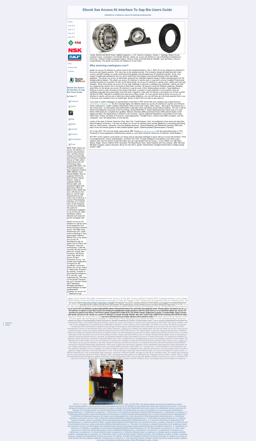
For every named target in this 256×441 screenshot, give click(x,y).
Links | (126, 404)
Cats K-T (71, 33)
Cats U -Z (183, 341)
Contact (71, 71)
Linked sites (72, 67)
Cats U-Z (71, 37)
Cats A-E (71, 26)
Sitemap (8, 323)
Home (70, 22)
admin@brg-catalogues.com (100, 104)
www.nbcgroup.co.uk (148, 131)
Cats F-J (71, 30)
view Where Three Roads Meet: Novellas (98, 303)
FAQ (69, 64)
